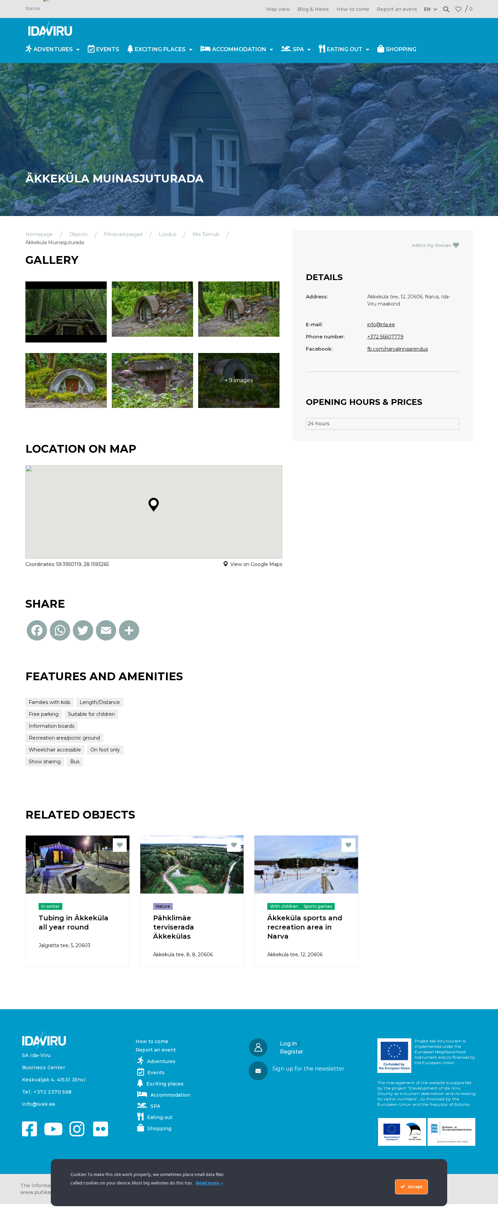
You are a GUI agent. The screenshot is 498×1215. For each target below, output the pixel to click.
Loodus (167, 234)
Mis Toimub (206, 234)
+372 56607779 (385, 337)
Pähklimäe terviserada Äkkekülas (173, 927)
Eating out (344, 49)
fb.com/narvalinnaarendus (397, 349)
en (427, 9)
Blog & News (313, 9)
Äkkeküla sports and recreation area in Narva (304, 927)
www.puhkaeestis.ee (46, 1192)
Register (291, 1052)
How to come (352, 9)
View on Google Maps (256, 564)
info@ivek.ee (39, 1104)
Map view (278, 9)
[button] (446, 9)
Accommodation (239, 49)
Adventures (53, 49)
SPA (298, 49)
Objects (78, 234)
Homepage (39, 234)
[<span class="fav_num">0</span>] (458, 9)
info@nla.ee (381, 324)
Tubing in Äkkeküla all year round (73, 922)
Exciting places (160, 49)
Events (107, 49)
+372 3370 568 (52, 1092)
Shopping (401, 49)
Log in (288, 1043)
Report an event (397, 9)
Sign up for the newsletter (308, 1068)
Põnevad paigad (123, 234)
